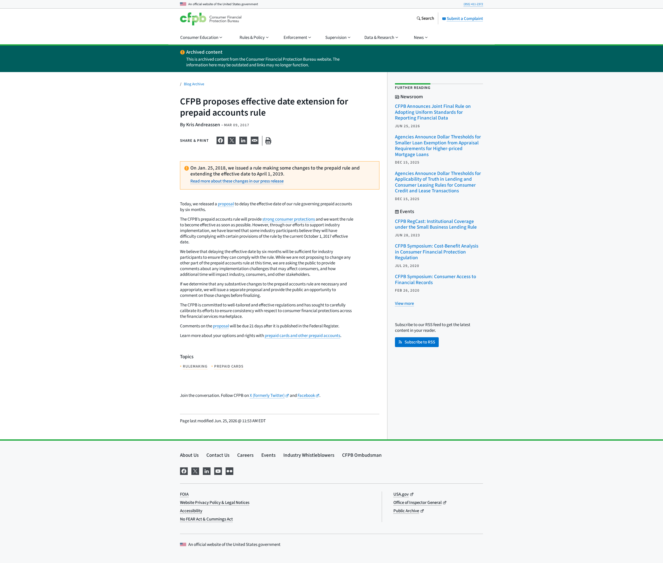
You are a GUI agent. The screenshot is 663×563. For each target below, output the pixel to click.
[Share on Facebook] (220, 140)
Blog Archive (194, 84)
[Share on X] (232, 140)
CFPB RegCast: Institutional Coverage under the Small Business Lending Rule (436, 224)
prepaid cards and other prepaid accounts (302, 336)
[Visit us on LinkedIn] (207, 470)
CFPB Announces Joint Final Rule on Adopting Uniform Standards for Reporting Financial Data (433, 112)
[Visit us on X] (195, 470)
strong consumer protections (288, 219)
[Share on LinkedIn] (243, 140)
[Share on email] (254, 140)
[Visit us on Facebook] (184, 470)
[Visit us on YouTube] (218, 470)
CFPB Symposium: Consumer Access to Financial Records (435, 279)
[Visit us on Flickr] (229, 470)
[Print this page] (268, 141)
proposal (226, 204)
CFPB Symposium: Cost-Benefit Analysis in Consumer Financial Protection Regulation (436, 252)
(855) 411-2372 (473, 4)
